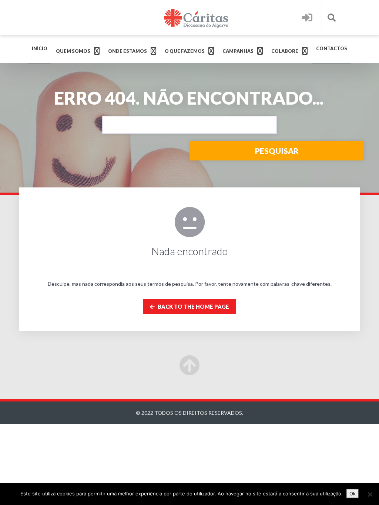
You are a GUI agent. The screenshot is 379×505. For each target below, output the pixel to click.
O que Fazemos (185, 51)
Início (39, 48)
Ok (352, 493)
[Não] (369, 494)
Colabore (284, 51)
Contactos (331, 48)
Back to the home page (193, 307)
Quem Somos (73, 51)
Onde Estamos (127, 51)
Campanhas (238, 51)
